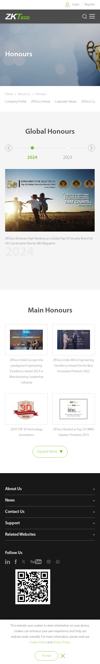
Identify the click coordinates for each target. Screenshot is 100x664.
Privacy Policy (61, 642)
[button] (8, 147)
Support (12, 523)
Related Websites (20, 535)
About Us (24, 94)
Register (89, 4)
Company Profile (16, 101)
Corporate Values (66, 101)
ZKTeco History (40, 101)
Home (9, 94)
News (10, 500)
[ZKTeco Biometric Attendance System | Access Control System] (17, 16)
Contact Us (15, 512)
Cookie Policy (38, 642)
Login (76, 4)
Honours (40, 94)
